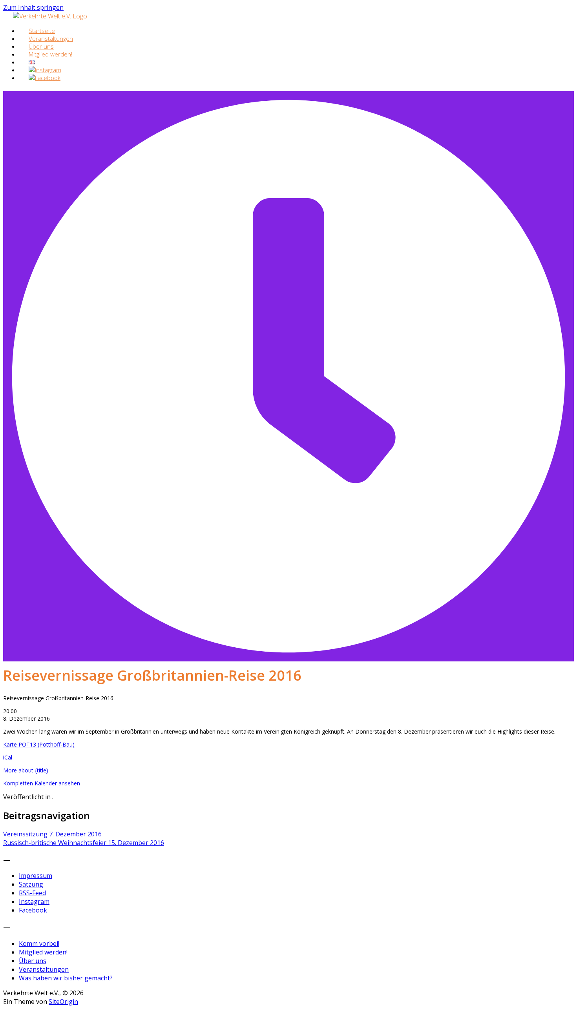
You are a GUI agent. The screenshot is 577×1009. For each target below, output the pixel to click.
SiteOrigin (63, 1001)
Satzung (31, 884)
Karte (39, 744)
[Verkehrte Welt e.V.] (50, 16)
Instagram (34, 901)
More (25, 770)
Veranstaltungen (44, 969)
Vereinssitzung (52, 834)
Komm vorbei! (39, 943)
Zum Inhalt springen (33, 7)
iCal (7, 757)
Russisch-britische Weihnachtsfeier (83, 842)
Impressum (35, 875)
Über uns (32, 960)
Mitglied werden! (50, 54)
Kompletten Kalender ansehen (41, 783)
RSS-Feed (32, 893)
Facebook (33, 910)
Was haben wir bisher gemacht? (66, 978)
